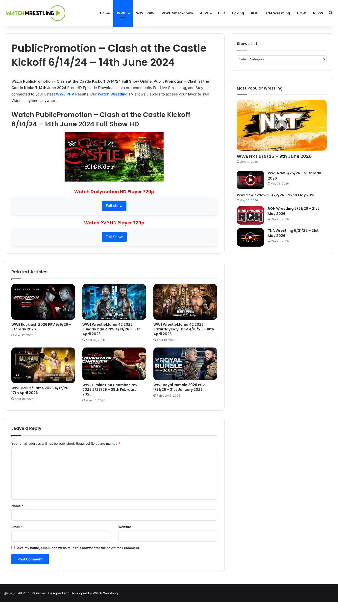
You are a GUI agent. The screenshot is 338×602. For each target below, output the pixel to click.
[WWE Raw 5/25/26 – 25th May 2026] (250, 180)
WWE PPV (65, 94)
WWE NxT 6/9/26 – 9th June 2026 (274, 156)
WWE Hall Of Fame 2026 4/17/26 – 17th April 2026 (41, 390)
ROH (254, 13)
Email (17, 527)
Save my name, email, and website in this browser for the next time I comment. (78, 548)
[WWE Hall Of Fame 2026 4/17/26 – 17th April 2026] (43, 365)
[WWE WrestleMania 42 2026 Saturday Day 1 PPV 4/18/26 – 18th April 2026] (185, 302)
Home (105, 13)
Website (124, 527)
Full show (114, 205)
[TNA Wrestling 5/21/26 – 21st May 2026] (250, 237)
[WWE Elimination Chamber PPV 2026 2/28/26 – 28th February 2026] (114, 363)
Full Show (114, 236)
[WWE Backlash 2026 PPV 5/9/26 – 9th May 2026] (43, 302)
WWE (121, 13)
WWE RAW (145, 13)
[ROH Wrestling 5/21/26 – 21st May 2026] (250, 215)
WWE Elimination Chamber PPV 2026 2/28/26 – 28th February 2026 (110, 389)
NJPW (318, 13)
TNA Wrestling (277, 13)
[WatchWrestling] (35, 13)
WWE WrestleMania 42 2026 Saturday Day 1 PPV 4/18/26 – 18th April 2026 (183, 329)
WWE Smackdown (177, 13)
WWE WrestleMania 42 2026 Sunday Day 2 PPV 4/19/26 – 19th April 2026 (111, 329)
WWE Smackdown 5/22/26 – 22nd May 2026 (276, 195)
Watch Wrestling (112, 94)
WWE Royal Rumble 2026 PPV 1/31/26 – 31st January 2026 (179, 387)
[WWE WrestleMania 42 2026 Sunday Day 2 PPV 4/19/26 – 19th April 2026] (114, 302)
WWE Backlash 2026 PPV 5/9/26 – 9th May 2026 (41, 327)
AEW (204, 13)
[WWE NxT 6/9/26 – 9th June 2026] (282, 125)
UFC (221, 13)
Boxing (238, 13)
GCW (301, 13)
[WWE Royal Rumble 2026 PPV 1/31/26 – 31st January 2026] (185, 363)
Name (17, 506)
